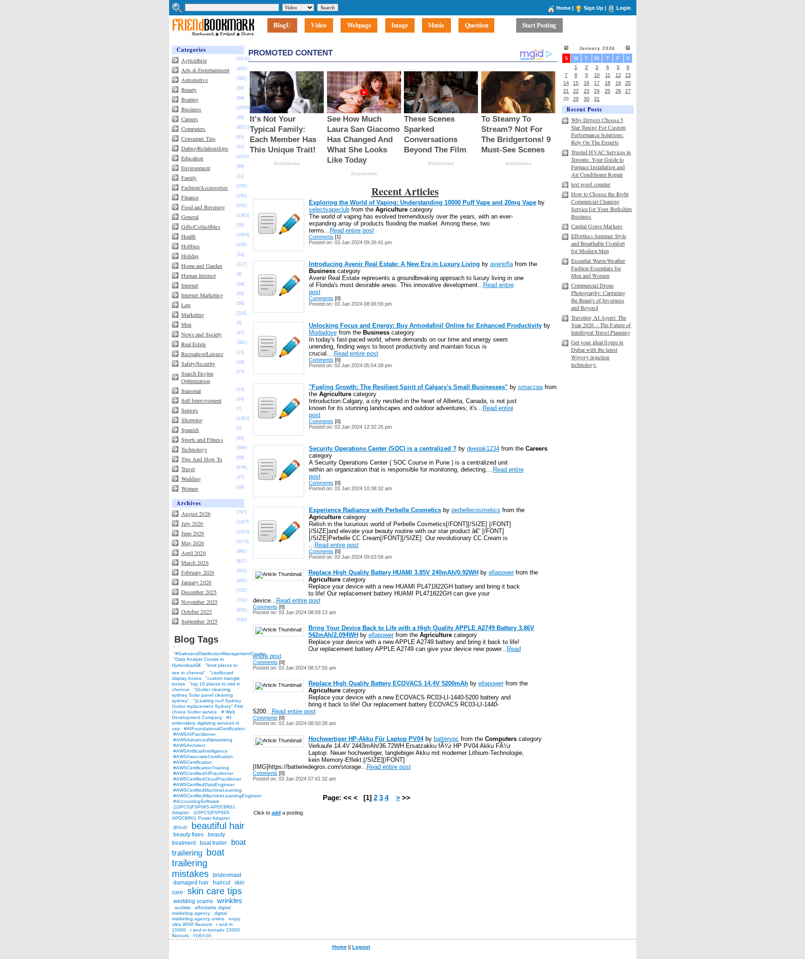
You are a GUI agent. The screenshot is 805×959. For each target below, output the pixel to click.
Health (188, 236)
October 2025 (196, 611)
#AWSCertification (192, 762)
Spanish (190, 429)
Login (623, 8)
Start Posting (539, 25)
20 (628, 83)
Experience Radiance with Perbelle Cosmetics (375, 510)
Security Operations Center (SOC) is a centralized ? (383, 448)
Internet (189, 285)
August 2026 (196, 513)
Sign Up (593, 8)
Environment (195, 167)
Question (476, 25)
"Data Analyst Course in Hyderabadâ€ (198, 662)
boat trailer (213, 843)
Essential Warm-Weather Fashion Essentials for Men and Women (598, 268)
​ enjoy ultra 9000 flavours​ (206, 921)
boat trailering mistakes (198, 863)
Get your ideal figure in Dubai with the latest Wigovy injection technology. (597, 353)
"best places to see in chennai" (205, 669)
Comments (321, 237)
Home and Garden (202, 265)
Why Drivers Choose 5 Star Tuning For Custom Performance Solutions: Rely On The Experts (598, 131)
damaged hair (191, 882)
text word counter (591, 184)
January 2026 (196, 582)
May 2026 (193, 543)
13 (628, 75)
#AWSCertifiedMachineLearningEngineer (217, 795)
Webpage (359, 25)
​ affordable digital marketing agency (201, 910)
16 (586, 83)
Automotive (194, 79)
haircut (221, 882)
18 (607, 83)
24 (597, 91)
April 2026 (193, 552)
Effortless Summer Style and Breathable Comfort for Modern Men (599, 243)
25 (607, 91)
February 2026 (198, 572)
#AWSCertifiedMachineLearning (207, 790)
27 (628, 91)
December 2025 (199, 592)
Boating (190, 99)
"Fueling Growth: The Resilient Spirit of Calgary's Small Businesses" (408, 387)
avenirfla (501, 263)
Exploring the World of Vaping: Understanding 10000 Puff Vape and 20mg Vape (422, 202)
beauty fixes (188, 834)
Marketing (193, 314)
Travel (188, 469)
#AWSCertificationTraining (201, 767)
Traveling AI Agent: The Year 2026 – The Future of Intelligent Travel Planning (601, 325)
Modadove (323, 332)
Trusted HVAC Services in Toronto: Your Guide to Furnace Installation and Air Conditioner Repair (601, 163)
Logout (361, 947)
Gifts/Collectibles (200, 226)
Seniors (189, 410)
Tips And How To (202, 459)
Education (192, 158)
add (276, 812)
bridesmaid (227, 875)
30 (586, 99)
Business (191, 109)
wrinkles (229, 900)
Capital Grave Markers (597, 226)
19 (618, 83)
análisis (182, 907)
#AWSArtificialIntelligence (200, 751)
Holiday (190, 256)
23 (586, 91)
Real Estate (193, 344)
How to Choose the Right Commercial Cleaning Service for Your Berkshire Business (601, 205)
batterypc (446, 738)
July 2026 (192, 523)
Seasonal (191, 390)
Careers (189, 119)
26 (618, 91)
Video (319, 25)
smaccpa (530, 387)
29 (576, 99)
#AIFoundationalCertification (214, 728)
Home (563, 8)
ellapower (501, 572)
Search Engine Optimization (197, 377)
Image (399, 25)
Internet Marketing (202, 295)
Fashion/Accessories (204, 187)
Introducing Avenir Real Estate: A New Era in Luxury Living (394, 263)
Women (189, 488)
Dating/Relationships (204, 148)
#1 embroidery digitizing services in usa (205, 723)
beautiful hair (218, 826)
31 (597, 99)
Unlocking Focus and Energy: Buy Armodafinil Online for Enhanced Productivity (425, 325)
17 (597, 83)
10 (597, 75)
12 (618, 75)
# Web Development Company (203, 714)
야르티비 (202, 935)
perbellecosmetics (475, 510)
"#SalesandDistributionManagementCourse (219, 653)
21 (566, 91)
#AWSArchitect (189, 745)
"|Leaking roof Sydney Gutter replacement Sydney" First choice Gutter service (207, 706)
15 (576, 83)
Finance (190, 197)
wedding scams (193, 901)
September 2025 (199, 621)
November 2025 (199, 601)
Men (186, 324)
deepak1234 (483, 448)
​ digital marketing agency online (199, 916)
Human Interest (198, 275)
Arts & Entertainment (205, 70)
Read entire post (352, 230)
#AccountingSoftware (196, 801)
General (190, 216)
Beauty (189, 89)
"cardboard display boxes (202, 675)
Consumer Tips (198, 138)
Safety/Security (198, 363)
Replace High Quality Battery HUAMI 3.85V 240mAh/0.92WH (393, 572)
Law (186, 304)
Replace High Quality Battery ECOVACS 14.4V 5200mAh (388, 683)
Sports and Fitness (202, 439)
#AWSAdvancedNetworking (202, 739)
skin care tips (214, 891)
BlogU (282, 25)
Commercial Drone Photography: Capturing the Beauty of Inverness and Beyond (598, 296)
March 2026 (195, 562)
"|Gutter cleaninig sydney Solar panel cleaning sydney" (202, 695)
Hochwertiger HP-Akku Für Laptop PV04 (365, 738)
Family (189, 177)
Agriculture (194, 60)
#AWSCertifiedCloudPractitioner (207, 778)
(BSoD (180, 827)
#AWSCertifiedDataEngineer (203, 784)
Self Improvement (201, 400)
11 (607, 75)
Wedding (191, 478)
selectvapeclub (329, 209)
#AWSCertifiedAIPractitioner (203, 773)
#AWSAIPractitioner (194, 734)
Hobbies (190, 246)
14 (566, 83)
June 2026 (193, 533)
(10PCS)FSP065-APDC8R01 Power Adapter (201, 815)
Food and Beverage (203, 207)
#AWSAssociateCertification (203, 756)
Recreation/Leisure (202, 353)
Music (436, 25)
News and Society (201, 334)
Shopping (192, 420)
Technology (194, 449)
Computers (193, 128)
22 (576, 91)
